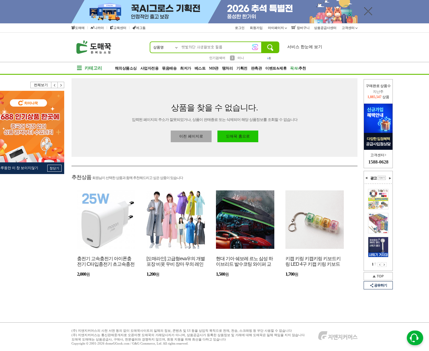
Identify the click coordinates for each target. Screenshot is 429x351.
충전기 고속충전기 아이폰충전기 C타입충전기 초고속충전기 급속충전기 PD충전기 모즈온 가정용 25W (106, 261)
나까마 (99, 27)
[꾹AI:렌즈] (255, 47)
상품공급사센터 (325, 27)
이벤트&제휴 (276, 68)
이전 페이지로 (191, 136)
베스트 (200, 68)
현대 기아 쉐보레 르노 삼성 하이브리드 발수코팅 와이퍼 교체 (244, 261)
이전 (54, 85)
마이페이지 (276, 27)
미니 (241, 57)
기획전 (241, 68)
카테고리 (93, 68)
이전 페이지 (380, 264)
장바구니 (303, 27)
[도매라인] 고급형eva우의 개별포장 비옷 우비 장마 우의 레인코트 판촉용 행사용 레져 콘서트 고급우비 (176, 261)
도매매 (80, 27)
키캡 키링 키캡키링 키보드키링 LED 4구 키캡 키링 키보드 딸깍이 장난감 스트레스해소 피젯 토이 (313, 261)
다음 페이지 (384, 264)
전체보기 (41, 85)
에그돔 (141, 27)
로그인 (240, 27)
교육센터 (120, 27)
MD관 (214, 68)
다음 (61, 85)
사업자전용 (149, 68)
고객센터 (348, 27)
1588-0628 (378, 161)
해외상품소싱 (126, 68)
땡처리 (227, 68)
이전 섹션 (367, 178)
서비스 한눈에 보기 (304, 47)
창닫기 (54, 168)
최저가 (185, 68)
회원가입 (257, 27)
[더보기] (382, 178)
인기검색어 (217, 58)
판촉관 (256, 68)
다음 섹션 (390, 178)
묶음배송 (169, 68)
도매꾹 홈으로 (238, 136)
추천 (298, 68)
